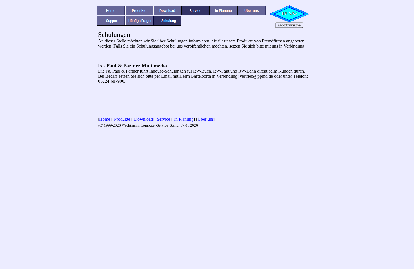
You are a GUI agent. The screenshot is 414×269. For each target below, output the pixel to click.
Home (104, 119)
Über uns (205, 119)
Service (163, 119)
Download (143, 119)
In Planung (183, 119)
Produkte (122, 119)
